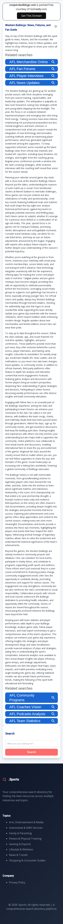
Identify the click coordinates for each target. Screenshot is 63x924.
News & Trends (18, 855)
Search (31, 752)
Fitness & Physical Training (25, 838)
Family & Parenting (20, 833)
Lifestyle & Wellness (21, 849)
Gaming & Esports (20, 844)
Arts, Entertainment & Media (26, 822)
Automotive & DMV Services (26, 828)
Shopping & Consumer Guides (27, 860)
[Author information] (56, 26)
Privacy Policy (17, 882)
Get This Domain (31, 15)
